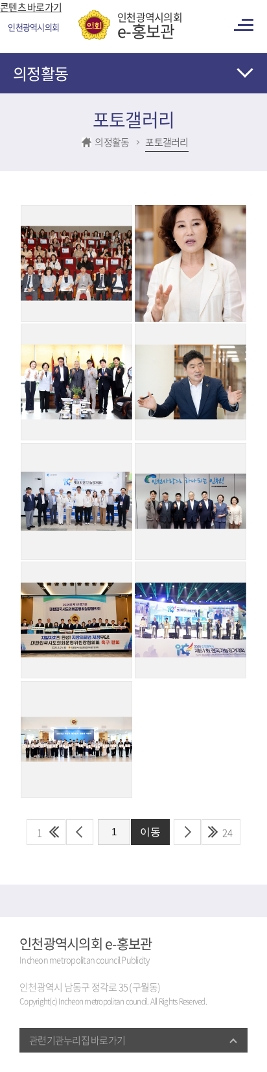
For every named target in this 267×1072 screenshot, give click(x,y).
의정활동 (40, 73)
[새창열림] (76, 212)
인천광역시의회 (149, 25)
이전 (79, 832)
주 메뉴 (245, 25)
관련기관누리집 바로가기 (77, 1040)
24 (227, 833)
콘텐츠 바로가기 (31, 7)
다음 (187, 832)
